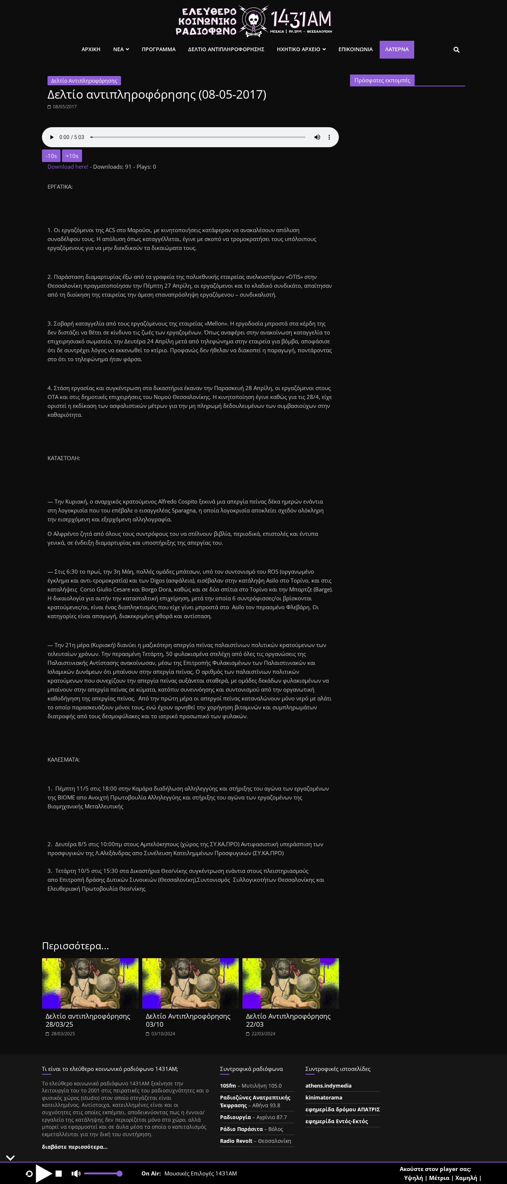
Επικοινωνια (355, 49)
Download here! (69, 166)
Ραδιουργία (235, 1117)
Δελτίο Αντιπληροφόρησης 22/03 (288, 1020)
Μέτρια (439, 1177)
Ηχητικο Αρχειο (298, 49)
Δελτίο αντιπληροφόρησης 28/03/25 (88, 1020)
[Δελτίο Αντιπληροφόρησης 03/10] (190, 962)
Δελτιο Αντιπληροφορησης (226, 49)
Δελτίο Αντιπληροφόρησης (84, 80)
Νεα (118, 49)
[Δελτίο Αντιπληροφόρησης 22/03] (290, 962)
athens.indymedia (328, 1085)
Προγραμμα (159, 49)
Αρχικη (91, 49)
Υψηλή (413, 1177)
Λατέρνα (397, 49)
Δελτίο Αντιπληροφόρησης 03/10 (188, 1020)
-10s (51, 155)
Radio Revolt (236, 1140)
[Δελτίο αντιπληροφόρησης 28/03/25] (90, 962)
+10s (72, 155)
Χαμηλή (466, 1177)
